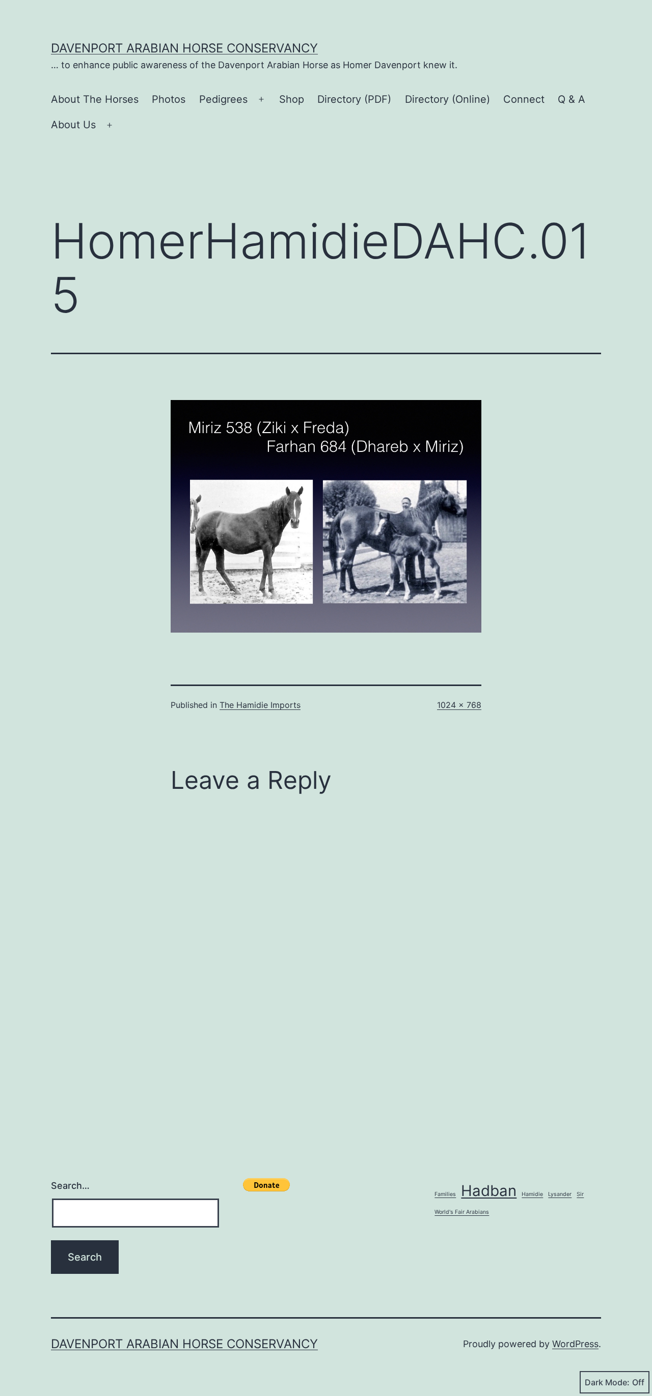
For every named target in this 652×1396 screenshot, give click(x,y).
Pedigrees (223, 99)
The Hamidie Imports (260, 705)
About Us (73, 125)
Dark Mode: (607, 1382)
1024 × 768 (459, 705)
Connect (524, 99)
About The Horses (95, 99)
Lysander (560, 1194)
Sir (580, 1194)
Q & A (571, 99)
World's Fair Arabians (461, 1212)
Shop (291, 99)
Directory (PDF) (354, 99)
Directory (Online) (447, 99)
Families (445, 1194)
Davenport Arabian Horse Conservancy (184, 48)
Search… (70, 1185)
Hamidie (532, 1194)
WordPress (575, 1343)
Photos (168, 99)
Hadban (489, 1191)
